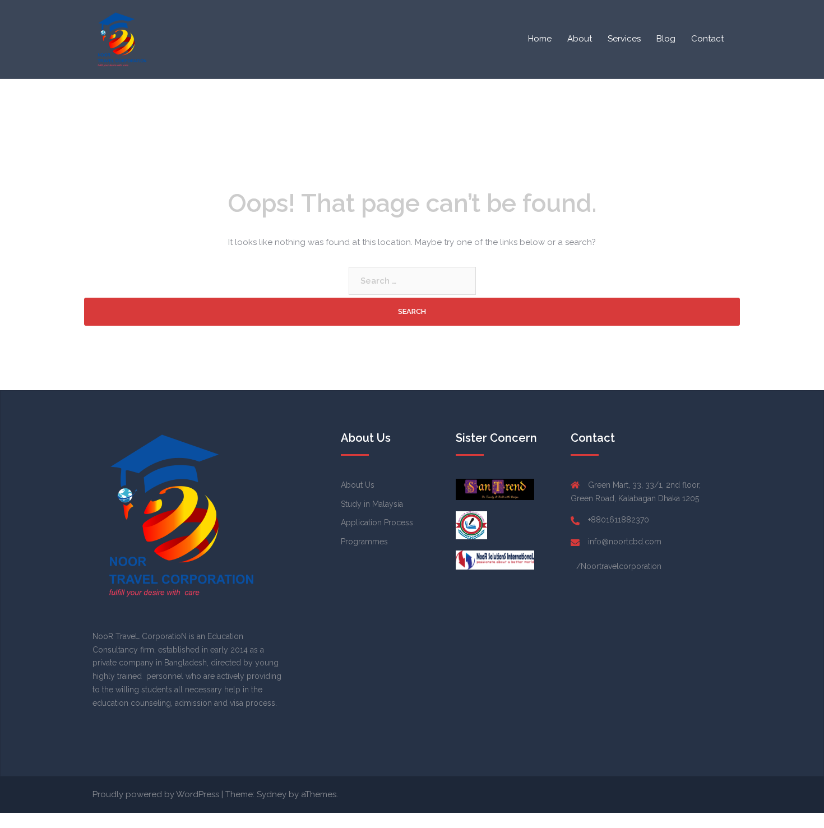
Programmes (364, 541)
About (579, 39)
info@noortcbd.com (624, 541)
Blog (665, 39)
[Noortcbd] (120, 39)
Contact (707, 39)
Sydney (271, 794)
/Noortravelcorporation (618, 566)
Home (540, 39)
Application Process (377, 522)
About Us (357, 484)
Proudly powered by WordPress (155, 794)
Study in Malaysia (372, 503)
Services (624, 39)
